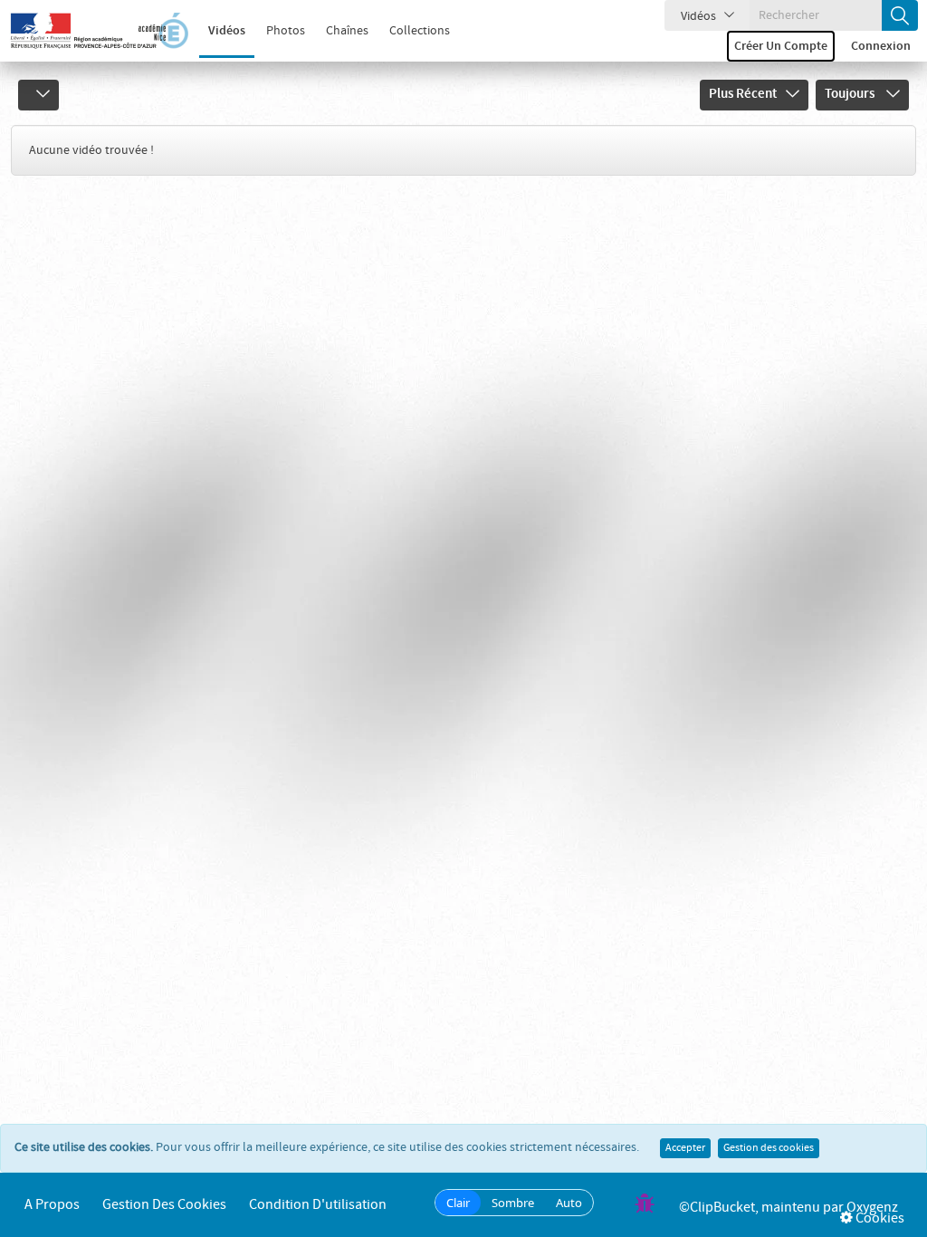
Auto (569, 1202)
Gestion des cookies (768, 1148)
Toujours (851, 94)
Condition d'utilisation (318, 1204)
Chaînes (347, 31)
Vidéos (226, 31)
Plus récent (743, 94)
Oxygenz (872, 1207)
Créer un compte (780, 46)
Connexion (881, 46)
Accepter (685, 1148)
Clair (458, 1202)
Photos (285, 31)
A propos (52, 1204)
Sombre (513, 1202)
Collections (419, 31)
